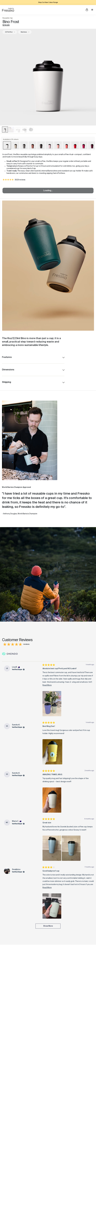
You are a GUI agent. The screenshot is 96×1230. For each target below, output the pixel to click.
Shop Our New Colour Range (48, 2)
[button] (51, 703)
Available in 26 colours (10, 139)
